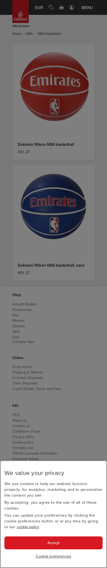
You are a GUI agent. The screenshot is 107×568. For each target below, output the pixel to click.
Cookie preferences (53, 556)
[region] (53, 514)
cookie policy (28, 527)
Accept (53, 543)
